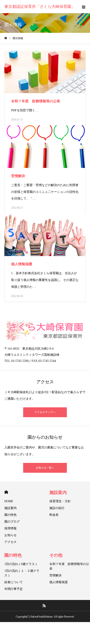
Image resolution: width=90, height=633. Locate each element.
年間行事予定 (13, 589)
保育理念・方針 (60, 501)
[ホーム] (5, 38)
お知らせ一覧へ (45, 467)
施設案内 (10, 508)
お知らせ (10, 535)
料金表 (54, 514)
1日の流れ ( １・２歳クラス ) (21, 573)
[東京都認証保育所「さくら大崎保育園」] (45, 330)
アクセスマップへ (45, 412)
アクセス (10, 542)
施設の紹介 (57, 508)
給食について (13, 582)
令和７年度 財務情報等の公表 (69, 566)
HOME (6, 492)
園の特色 (10, 514)
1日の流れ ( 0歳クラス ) (20, 564)
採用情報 (10, 528)
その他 (55, 555)
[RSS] (44, 605)
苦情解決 (55, 575)
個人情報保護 (58, 582)
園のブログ (12, 521)
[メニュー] (83, 6)
